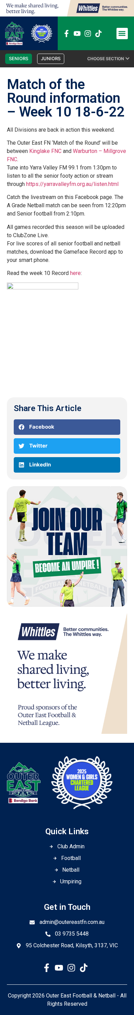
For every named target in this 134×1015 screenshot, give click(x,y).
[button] (122, 33)
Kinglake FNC (45, 151)
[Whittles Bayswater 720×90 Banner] (67, 14)
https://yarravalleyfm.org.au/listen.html (72, 184)
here (75, 273)
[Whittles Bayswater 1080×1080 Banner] (67, 731)
